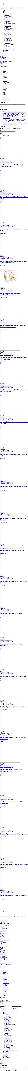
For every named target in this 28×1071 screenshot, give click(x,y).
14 (3, 910)
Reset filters (2, 133)
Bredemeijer (8, 16)
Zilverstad (7, 46)
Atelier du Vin (8, 13)
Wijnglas (4, 93)
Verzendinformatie (4, 1000)
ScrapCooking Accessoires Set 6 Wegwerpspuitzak (14, 834)
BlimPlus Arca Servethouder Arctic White (14, 112)
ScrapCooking (8, 40)
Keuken (4, 79)
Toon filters (2, 130)
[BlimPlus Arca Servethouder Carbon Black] (13, 122)
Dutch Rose (8, 21)
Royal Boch (8, 38)
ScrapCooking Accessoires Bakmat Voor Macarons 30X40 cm (11, 770)
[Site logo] (6, 7)
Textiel (4, 90)
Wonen (4, 94)
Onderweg (5, 84)
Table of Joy (8, 43)
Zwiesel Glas (8, 47)
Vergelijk (5, 1056)
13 (3, 909)
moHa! (6, 32)
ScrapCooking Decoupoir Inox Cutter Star (12, 550)
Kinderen (5, 81)
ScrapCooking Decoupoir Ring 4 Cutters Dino (13, 676)
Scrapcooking (6, 88)
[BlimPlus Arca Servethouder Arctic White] (12, 112)
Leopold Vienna (8, 28)
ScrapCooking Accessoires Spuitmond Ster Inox (13, 707)
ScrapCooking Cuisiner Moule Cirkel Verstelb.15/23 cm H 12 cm (10, 294)
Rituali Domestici (9, 35)
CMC (6, 17)
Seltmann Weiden (9, 41)
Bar (3, 68)
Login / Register (6, 1057)
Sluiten (1, 63)
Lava (6, 27)
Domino (7, 18)
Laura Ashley (8, 26)
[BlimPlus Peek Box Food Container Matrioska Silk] (14, 119)
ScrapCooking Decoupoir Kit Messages (11, 613)
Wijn (4, 92)
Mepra (6, 30)
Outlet (4, 87)
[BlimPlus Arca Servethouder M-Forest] (12, 114)
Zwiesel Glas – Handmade (11, 49)
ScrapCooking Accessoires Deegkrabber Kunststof (14, 864)
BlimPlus (7, 15)
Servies (4, 89)
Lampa (6, 24)
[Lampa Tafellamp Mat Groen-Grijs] (11, 116)
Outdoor (4, 85)
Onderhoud (5, 83)
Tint (6, 45)
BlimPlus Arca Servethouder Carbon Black (15, 123)
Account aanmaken (4, 1067)
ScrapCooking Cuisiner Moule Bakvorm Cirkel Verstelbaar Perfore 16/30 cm (13, 326)
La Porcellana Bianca (10, 23)
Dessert (4, 73)
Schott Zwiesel (8, 39)
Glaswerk (5, 77)
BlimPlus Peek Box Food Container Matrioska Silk (14, 120)
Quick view (2, 159)
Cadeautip (5, 71)
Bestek (4, 70)
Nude (6, 33)
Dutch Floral (8, 19)
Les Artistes (7, 29)
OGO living (8, 34)
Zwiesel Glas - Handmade (5, 964)
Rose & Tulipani (9, 37)
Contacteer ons (3, 1003)
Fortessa (7, 22)
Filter (2, 106)
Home (1, 126)
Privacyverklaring (4, 1002)
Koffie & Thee (6, 82)
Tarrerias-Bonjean (9, 44)
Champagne (5, 72)
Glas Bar (4, 76)
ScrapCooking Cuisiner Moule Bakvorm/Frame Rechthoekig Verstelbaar (13, 261)
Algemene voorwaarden (5, 1001)
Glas (4, 75)
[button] (6, 162)
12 (3, 907)
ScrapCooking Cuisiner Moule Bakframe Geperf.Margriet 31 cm (11, 165)
